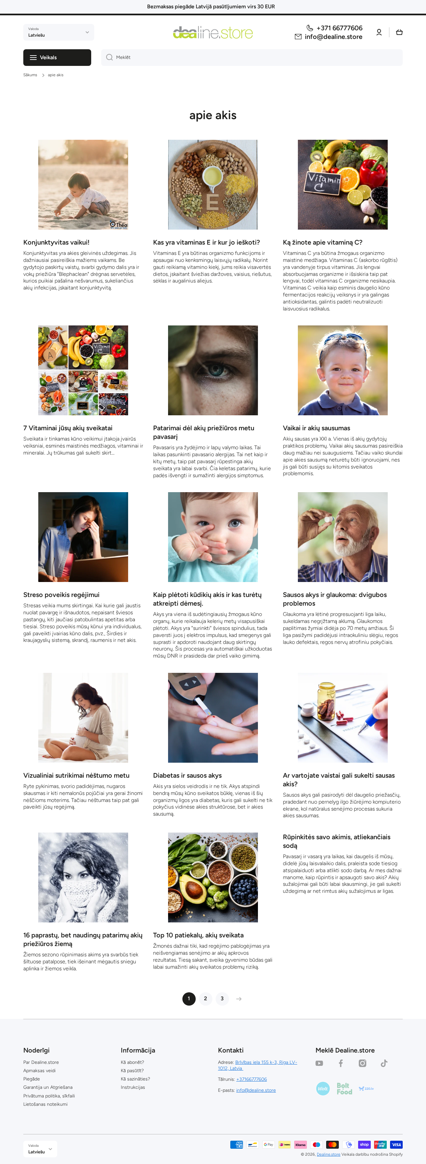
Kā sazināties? (135, 1079)
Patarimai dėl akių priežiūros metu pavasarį (203, 432)
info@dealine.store (256, 1090)
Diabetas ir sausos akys (187, 775)
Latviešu (36, 35)
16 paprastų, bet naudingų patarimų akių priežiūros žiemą (82, 939)
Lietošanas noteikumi (45, 1104)
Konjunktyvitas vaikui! (56, 242)
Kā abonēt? (132, 1062)
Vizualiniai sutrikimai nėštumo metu (76, 775)
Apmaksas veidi (39, 1070)
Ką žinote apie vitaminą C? (322, 242)
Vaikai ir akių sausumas (316, 428)
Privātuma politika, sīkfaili (49, 1096)
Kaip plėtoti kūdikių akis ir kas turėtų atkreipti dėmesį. (207, 599)
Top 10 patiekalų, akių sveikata (198, 935)
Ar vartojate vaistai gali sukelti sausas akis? (339, 779)
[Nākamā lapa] (237, 999)
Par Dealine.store (41, 1062)
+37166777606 (251, 1079)
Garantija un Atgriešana (48, 1087)
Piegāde (31, 1079)
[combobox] (252, 57)
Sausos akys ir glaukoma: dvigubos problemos (335, 599)
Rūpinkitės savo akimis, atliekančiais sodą (336, 841)
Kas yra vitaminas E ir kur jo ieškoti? (206, 242)
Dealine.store (328, 1154)
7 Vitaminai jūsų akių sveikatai (67, 428)
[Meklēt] (107, 57)
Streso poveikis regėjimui (61, 595)
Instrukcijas (133, 1087)
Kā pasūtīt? (132, 1070)
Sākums (30, 75)
